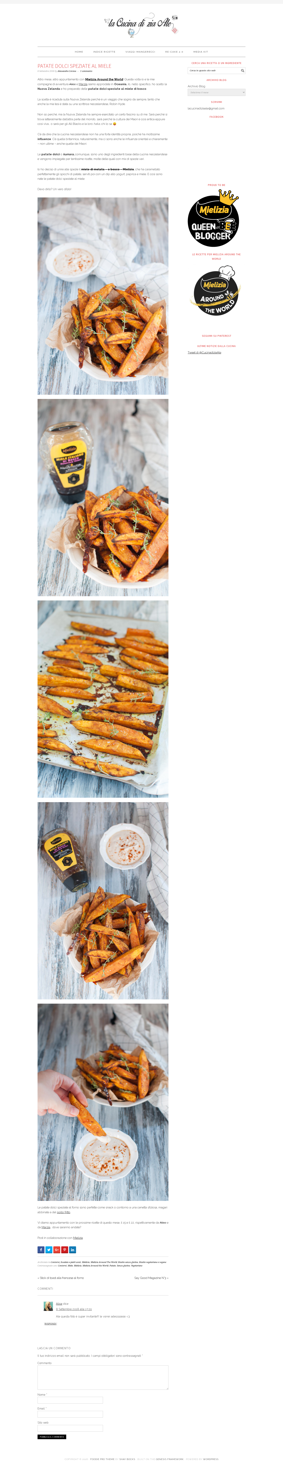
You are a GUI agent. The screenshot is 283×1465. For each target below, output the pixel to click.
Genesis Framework (170, 1459)
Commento (44, 1363)
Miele (70, 1265)
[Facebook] (41, 1249)
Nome (42, 1394)
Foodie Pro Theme (102, 1459)
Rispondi (50, 1324)
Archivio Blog (196, 86)
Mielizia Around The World (104, 1262)
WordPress (211, 1459)
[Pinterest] (64, 1249)
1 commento (86, 71)
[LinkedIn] (72, 1249)
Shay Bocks (127, 1459)
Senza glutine (123, 1265)
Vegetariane (136, 1265)
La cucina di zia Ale (141, 23)
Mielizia (78, 1238)
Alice (72, 84)
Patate (113, 1265)
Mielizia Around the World (95, 1265)
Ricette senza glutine (128, 1262)
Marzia (83, 84)
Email (42, 1408)
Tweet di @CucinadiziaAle (204, 352)
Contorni (62, 1265)
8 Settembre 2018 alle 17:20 (74, 1309)
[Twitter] (48, 1249)
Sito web (43, 1422)
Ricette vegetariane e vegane (152, 1262)
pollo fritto (63, 1212)
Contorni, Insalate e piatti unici (66, 1262)
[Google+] (56, 1249)
